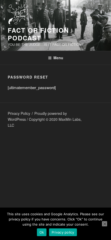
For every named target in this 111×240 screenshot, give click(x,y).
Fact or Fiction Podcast (38, 34)
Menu (58, 57)
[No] (104, 223)
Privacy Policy (19, 113)
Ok (41, 232)
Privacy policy (63, 232)
